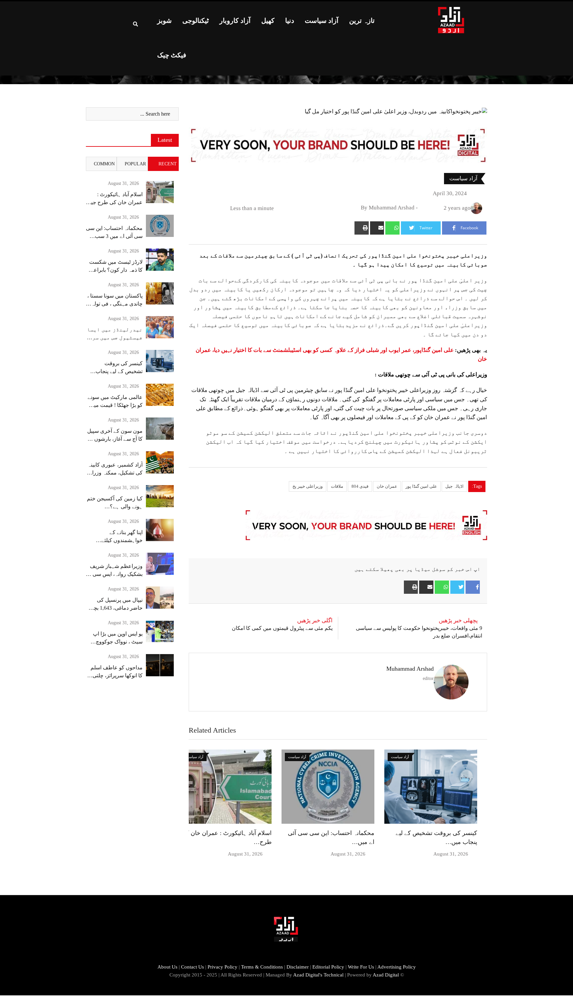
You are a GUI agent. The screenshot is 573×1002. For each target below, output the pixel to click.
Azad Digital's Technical (318, 974)
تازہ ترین (362, 21)
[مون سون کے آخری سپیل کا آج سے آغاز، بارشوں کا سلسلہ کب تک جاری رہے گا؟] (160, 429)
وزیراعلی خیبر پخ (307, 486)
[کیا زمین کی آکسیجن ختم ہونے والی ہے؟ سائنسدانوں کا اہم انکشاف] (160, 496)
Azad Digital (386, 974)
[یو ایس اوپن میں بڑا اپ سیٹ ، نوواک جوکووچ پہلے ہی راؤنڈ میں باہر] (160, 631)
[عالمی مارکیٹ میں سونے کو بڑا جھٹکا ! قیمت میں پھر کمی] (160, 395)
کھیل (268, 21)
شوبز (164, 21)
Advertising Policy (396, 967)
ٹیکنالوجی (195, 21)
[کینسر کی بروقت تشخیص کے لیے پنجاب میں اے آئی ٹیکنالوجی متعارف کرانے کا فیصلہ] (160, 361)
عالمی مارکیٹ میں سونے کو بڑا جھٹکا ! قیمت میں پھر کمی (115, 405)
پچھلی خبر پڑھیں (458, 620)
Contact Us (192, 967)
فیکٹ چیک (171, 55)
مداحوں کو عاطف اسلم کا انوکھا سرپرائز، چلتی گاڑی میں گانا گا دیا (117, 675)
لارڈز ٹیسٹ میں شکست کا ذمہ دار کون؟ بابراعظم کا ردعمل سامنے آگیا (114, 270)
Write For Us (361, 967)
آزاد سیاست (322, 21)
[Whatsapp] (392, 228)
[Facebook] (473, 587)
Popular (135, 163)
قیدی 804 (359, 486)
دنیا (289, 21)
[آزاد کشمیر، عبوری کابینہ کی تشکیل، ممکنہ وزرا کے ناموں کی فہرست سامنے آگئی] (160, 462)
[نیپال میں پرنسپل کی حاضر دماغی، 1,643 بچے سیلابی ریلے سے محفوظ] (160, 597)
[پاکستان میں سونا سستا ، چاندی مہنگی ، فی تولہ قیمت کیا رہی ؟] (160, 293)
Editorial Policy (328, 967)
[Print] (361, 228)
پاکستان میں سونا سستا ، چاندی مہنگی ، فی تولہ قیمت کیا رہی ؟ (115, 303)
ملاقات (337, 486)
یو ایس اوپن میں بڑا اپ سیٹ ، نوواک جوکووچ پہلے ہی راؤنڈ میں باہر (117, 641)
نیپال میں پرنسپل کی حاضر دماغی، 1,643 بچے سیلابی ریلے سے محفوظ (117, 608)
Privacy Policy (222, 967)
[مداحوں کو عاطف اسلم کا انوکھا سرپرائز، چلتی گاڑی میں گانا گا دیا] (160, 665)
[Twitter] (457, 587)
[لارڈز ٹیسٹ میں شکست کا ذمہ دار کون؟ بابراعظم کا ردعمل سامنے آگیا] (160, 260)
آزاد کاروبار (235, 21)
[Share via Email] (377, 228)
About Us (167, 967)
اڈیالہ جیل (454, 486)
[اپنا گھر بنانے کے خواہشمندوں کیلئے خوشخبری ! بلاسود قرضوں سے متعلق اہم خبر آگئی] (160, 530)
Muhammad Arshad (410, 668)
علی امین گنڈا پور (421, 486)
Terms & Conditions (262, 967)
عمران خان (387, 486)
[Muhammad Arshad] (422, 208)
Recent (168, 163)
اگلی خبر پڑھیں (315, 620)
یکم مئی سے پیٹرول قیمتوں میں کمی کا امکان (282, 628)
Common (104, 163)
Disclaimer (297, 967)
